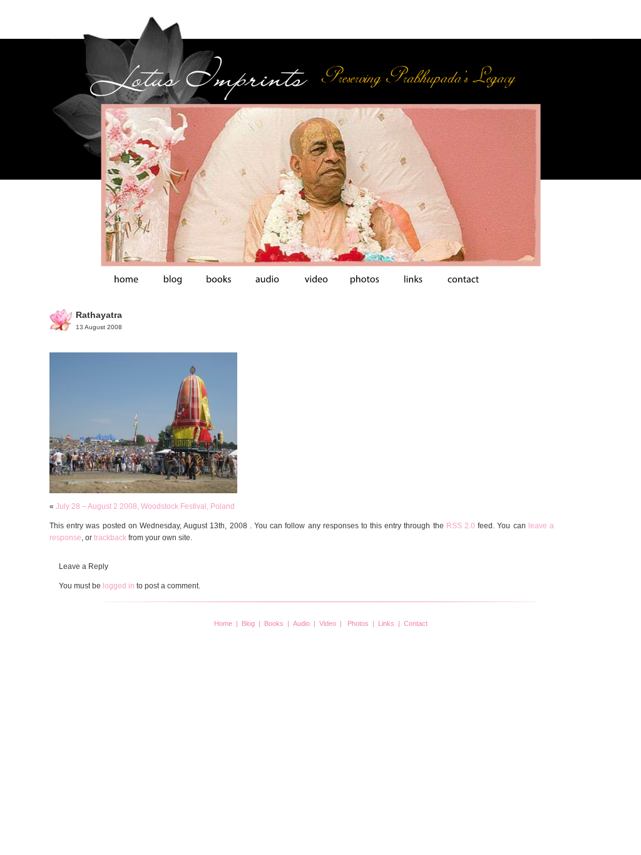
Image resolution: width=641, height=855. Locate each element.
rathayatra (99, 315)
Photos (358, 623)
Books (274, 623)
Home (223, 623)
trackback (110, 537)
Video (327, 623)
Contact (416, 623)
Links (386, 623)
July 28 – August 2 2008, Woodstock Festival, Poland (145, 506)
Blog (248, 623)
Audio (301, 623)
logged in (119, 585)
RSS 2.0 (460, 525)
